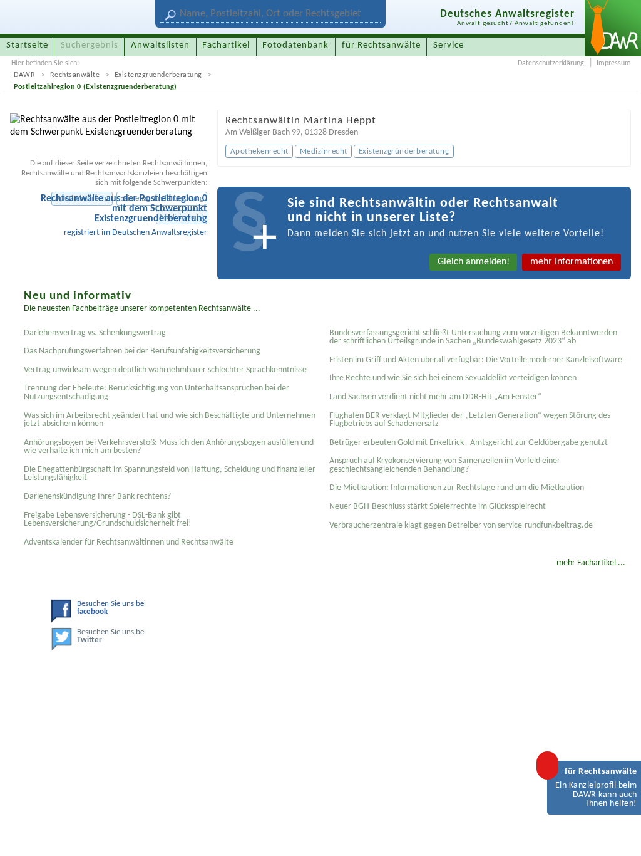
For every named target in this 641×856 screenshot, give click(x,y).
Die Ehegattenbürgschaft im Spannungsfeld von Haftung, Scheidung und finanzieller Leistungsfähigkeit (169, 474)
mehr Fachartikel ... (590, 563)
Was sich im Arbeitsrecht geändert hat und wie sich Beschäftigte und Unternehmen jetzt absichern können (169, 420)
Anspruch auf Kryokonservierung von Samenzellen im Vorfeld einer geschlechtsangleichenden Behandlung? (444, 465)
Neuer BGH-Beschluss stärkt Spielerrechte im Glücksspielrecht (437, 507)
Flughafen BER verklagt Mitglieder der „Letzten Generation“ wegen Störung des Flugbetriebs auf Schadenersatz (469, 420)
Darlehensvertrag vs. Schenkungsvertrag (95, 333)
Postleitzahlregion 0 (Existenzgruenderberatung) (95, 87)
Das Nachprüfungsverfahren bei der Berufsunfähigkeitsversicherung (142, 351)
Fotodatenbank (295, 45)
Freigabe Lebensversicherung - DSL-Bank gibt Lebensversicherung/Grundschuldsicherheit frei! (108, 519)
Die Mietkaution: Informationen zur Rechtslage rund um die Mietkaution (456, 488)
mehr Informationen (571, 262)
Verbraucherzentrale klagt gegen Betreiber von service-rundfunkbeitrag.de (461, 525)
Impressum (614, 63)
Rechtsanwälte (75, 75)
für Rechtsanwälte (381, 45)
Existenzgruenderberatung (158, 75)
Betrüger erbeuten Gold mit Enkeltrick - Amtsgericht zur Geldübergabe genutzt (468, 443)
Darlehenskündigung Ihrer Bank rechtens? (97, 497)
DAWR (24, 75)
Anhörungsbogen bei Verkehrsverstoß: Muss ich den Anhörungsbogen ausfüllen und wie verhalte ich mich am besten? (169, 447)
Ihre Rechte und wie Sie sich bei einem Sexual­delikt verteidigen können (453, 378)
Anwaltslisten (160, 45)
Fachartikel (226, 45)
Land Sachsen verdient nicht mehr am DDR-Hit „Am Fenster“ (435, 397)
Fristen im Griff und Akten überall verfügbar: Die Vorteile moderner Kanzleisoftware (475, 360)
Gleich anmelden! (474, 262)
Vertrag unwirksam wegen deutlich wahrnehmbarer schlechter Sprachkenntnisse (165, 370)
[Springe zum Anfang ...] (618, 833)
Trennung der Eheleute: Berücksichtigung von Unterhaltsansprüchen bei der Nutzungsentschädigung (156, 392)
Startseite (27, 45)
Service (448, 45)
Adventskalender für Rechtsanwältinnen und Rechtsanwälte (128, 542)
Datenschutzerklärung (551, 63)
